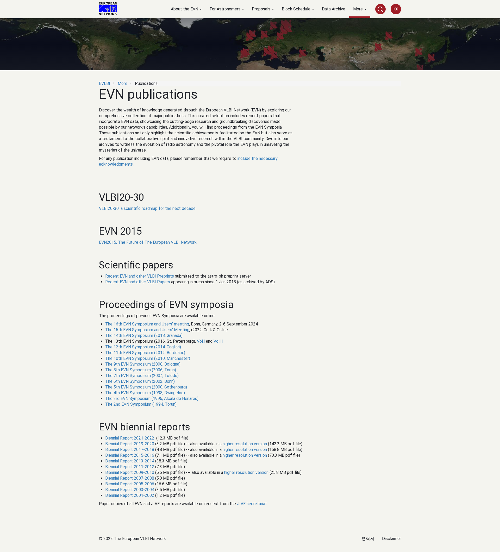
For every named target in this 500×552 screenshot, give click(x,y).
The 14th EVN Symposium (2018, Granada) (144, 335)
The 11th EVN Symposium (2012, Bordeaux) (145, 352)
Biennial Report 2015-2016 (129, 455)
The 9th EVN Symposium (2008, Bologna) (142, 364)
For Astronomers (225, 9)
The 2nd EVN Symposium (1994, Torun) (141, 404)
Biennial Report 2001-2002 (129, 495)
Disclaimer (391, 538)
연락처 (368, 538)
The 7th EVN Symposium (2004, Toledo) (142, 375)
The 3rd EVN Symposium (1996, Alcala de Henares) (151, 398)
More (358, 9)
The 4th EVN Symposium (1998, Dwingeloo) (145, 392)
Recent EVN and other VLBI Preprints (139, 276)
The (109, 324)
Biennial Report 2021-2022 (129, 438)
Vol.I (201, 341)
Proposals (261, 9)
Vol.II (218, 341)
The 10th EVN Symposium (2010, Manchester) (147, 358)
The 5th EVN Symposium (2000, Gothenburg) (146, 387)
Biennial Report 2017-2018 (129, 449)
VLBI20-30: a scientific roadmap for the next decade (147, 208)
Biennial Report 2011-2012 (129, 466)
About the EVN (185, 9)
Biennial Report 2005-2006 (129, 483)
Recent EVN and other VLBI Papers (137, 281)
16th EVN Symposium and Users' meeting (151, 324)
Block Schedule (296, 9)
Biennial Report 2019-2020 (129, 443)
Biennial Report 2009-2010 (129, 472)
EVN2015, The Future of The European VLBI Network (148, 242)
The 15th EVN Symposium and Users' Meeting (147, 329)
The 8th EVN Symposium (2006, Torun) (140, 369)
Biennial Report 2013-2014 (129, 461)
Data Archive (333, 9)
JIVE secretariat (252, 503)
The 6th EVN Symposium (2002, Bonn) (140, 381)
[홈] (110, 8)
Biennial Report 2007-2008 (129, 478)
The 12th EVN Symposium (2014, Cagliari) (143, 346)
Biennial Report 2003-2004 (129, 489)
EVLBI (104, 83)
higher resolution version (245, 443)
